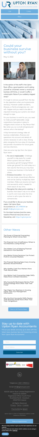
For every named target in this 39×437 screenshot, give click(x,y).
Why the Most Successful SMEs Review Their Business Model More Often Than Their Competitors (18, 299)
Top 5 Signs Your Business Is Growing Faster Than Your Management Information (17, 291)
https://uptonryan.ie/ (23, 217)
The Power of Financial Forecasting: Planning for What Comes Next (17, 236)
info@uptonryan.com (16, 209)
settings (15, 430)
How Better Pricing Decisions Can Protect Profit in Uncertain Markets (19, 256)
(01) (17, 206)
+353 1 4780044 (23, 383)
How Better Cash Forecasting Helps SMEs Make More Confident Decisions (19, 276)
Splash (25, 409)
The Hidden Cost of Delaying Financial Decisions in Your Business (18, 249)
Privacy (13, 405)
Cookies (25, 405)
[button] (19, 352)
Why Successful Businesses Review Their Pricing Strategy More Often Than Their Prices (19, 283)
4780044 (22, 206)
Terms (19, 405)
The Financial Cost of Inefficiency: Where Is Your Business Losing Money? (19, 242)
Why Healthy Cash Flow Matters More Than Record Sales (18, 269)
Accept (5, 434)
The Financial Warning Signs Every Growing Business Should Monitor (19, 262)
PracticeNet (15, 409)
